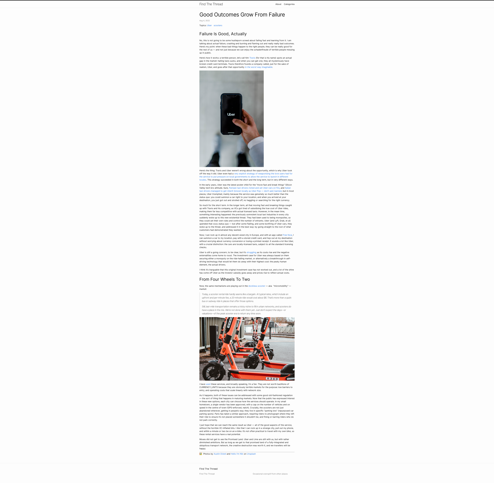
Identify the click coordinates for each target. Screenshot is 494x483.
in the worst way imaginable (258, 67)
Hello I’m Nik (237, 454)
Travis (252, 57)
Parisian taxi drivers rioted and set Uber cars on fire (254, 188)
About (278, 4)
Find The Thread (211, 4)
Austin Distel (220, 454)
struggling (251, 252)
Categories (289, 4)
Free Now (287, 235)
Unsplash (251, 454)
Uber (209, 25)
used (208, 384)
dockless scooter (256, 286)
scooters (218, 25)
